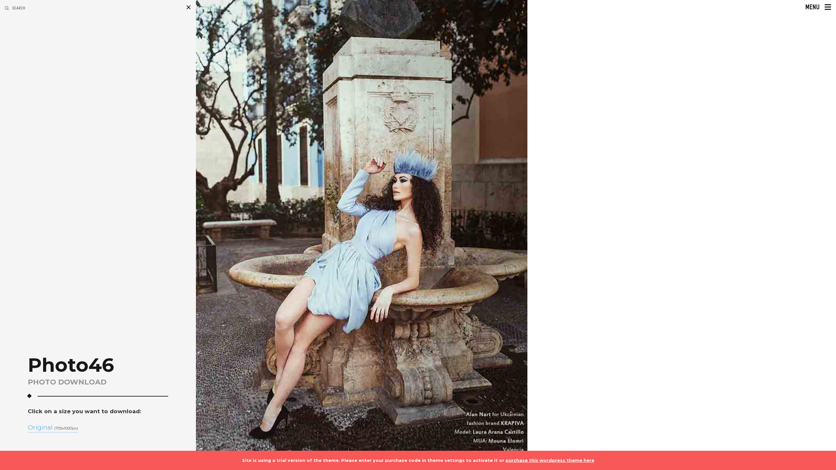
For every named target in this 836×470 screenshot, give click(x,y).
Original (53, 427)
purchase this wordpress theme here (550, 460)
